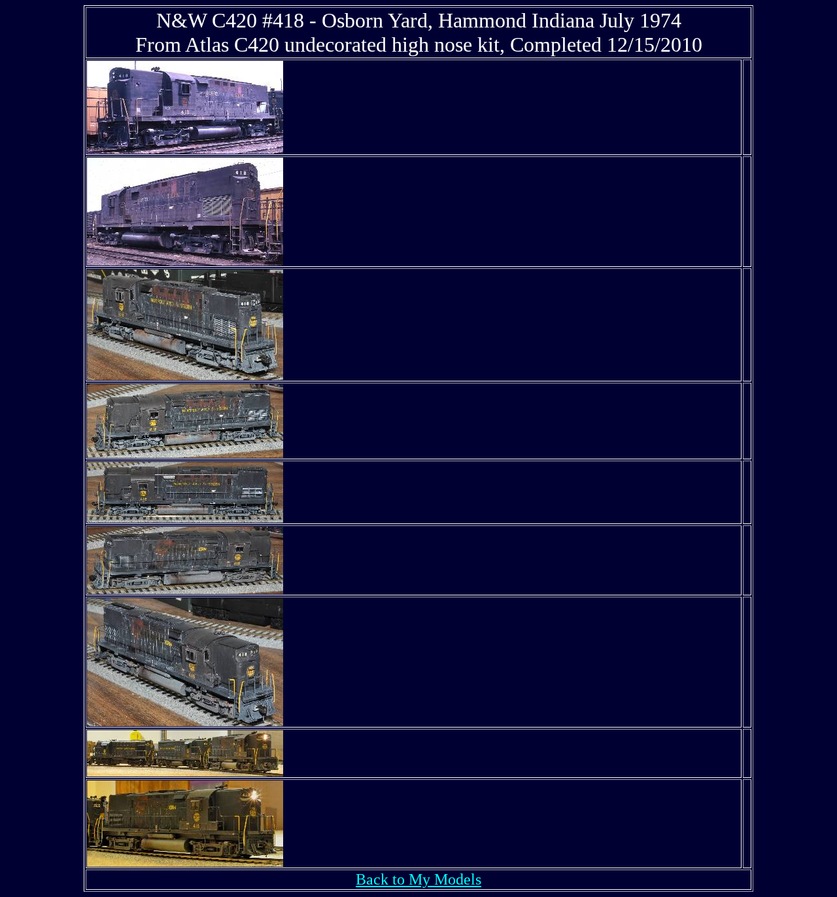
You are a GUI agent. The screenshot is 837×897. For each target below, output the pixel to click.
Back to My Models (418, 879)
